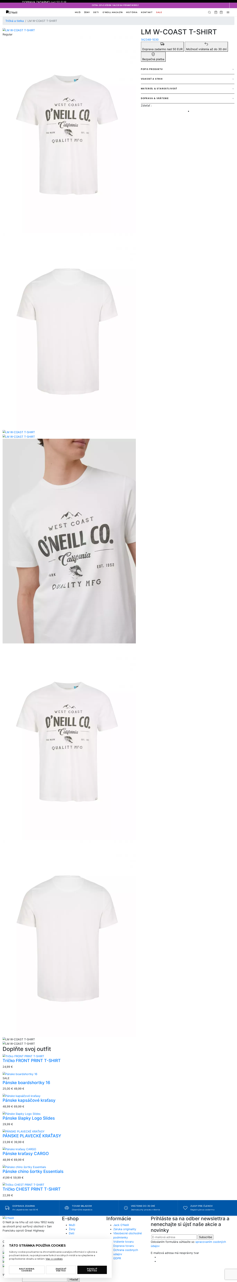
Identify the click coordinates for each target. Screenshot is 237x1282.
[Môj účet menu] (228, 12)
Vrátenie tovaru (123, 1241)
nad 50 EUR (44, 2)
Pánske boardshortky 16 (26, 1082)
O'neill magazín (113, 12)
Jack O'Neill (121, 1225)
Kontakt (147, 12)
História (132, 12)
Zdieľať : (146, 105)
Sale (159, 12)
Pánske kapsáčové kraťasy (29, 1100)
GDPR (117, 1258)
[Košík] (215, 12)
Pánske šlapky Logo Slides (29, 1118)
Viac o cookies (54, 1258)
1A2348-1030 (150, 39)
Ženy (87, 12)
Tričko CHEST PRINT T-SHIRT (32, 1189)
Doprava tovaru (123, 1245)
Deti (96, 12)
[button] (233, 5)
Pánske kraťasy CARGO (26, 1153)
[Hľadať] (209, 12)
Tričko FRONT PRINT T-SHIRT (32, 1060)
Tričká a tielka (14, 21)
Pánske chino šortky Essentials (33, 1171)
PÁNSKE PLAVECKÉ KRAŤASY (32, 1135)
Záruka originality (124, 1229)
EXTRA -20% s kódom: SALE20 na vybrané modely (115, 5)
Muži (78, 12)
